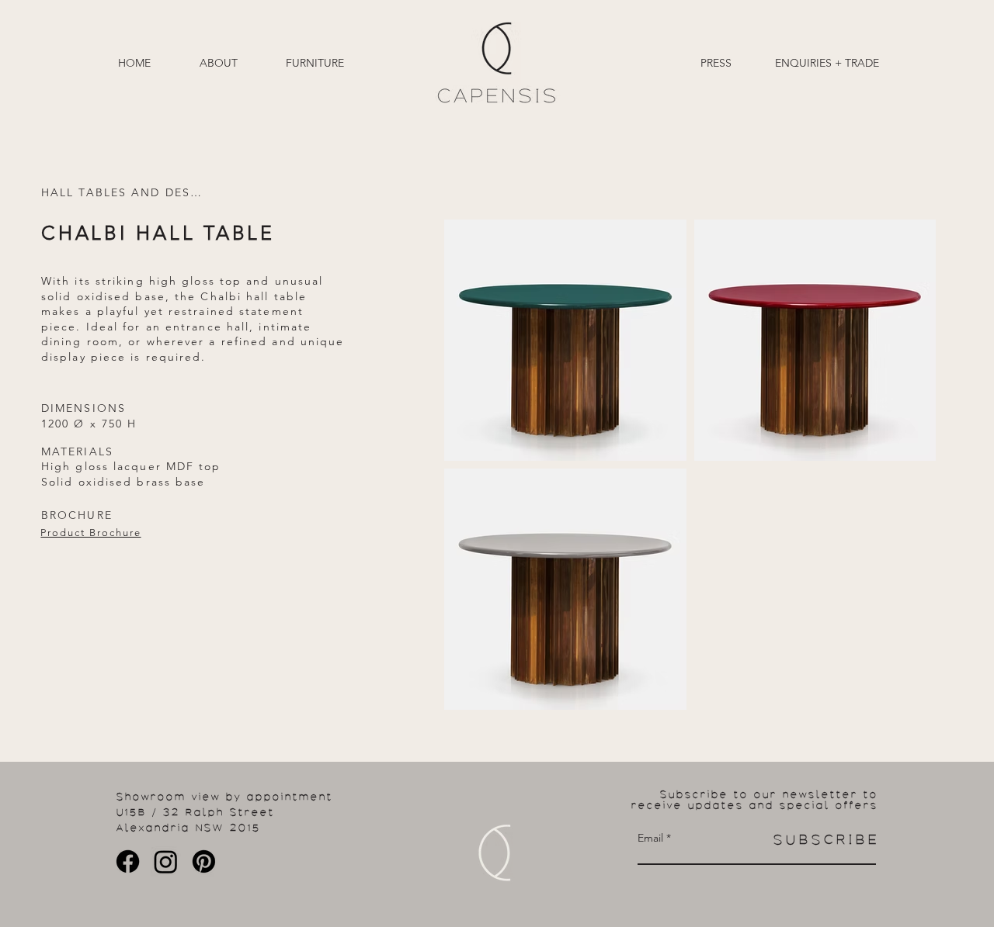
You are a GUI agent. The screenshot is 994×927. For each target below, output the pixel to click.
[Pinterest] (204, 861)
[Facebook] (128, 861)
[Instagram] (166, 861)
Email (650, 837)
